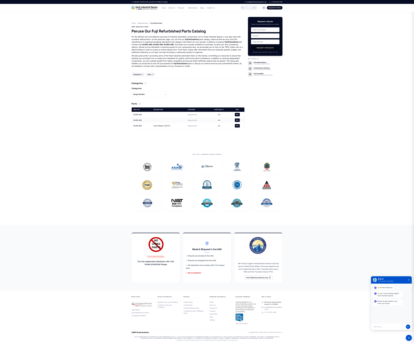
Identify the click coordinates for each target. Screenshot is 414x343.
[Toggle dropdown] (184, 7)
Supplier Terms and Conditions (168, 302)
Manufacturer (193, 8)
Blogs (202, 8)
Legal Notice (136, 310)
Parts (150, 74)
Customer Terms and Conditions (165, 306)
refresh (408, 280)
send (408, 327)
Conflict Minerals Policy (191, 308)
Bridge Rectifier (192, 114)
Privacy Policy (188, 302)
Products (181, 8)
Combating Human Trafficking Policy (193, 312)
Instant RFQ (213, 314)
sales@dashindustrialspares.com (257, 2)
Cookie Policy (188, 305)
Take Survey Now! (242, 323)
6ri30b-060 (137, 114)
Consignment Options (139, 315)
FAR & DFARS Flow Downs (140, 313)
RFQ (237, 114)
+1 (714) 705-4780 (276, 2)
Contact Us (211, 8)
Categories (138, 74)
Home (164, 8)
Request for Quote (275, 8)
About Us (171, 8)
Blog (211, 317)
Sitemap (212, 320)
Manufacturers (143, 23)
